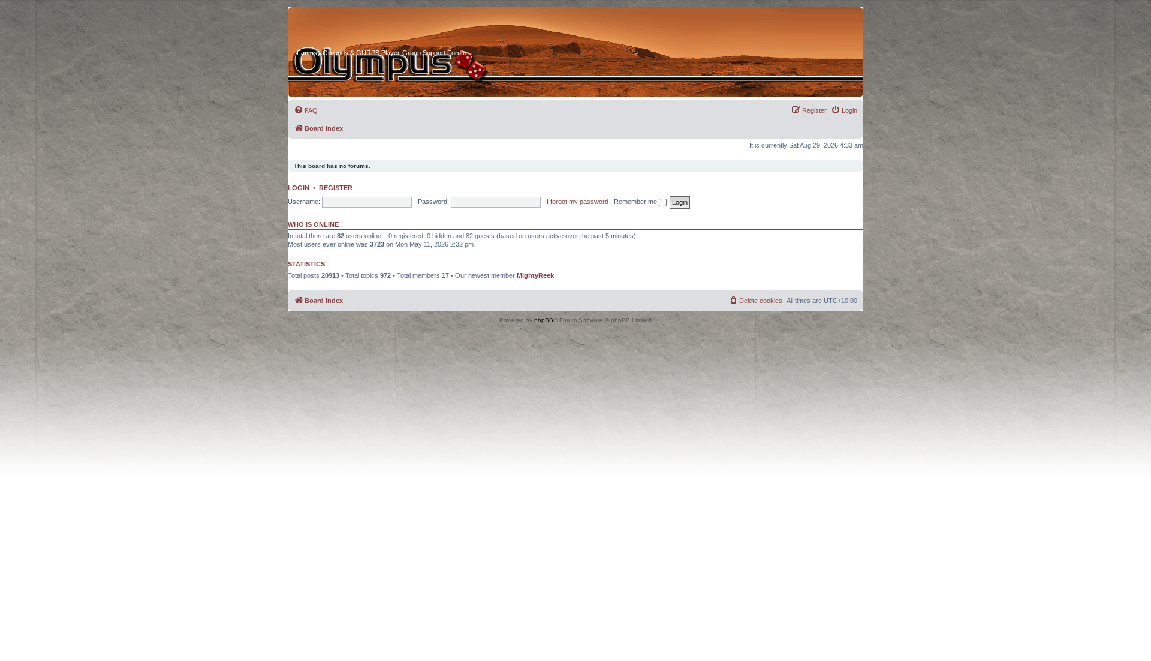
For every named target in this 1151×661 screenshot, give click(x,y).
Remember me (636, 201)
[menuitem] (306, 110)
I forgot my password (577, 201)
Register (335, 187)
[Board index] (342, 29)
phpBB (543, 320)
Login (298, 187)
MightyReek (535, 275)
